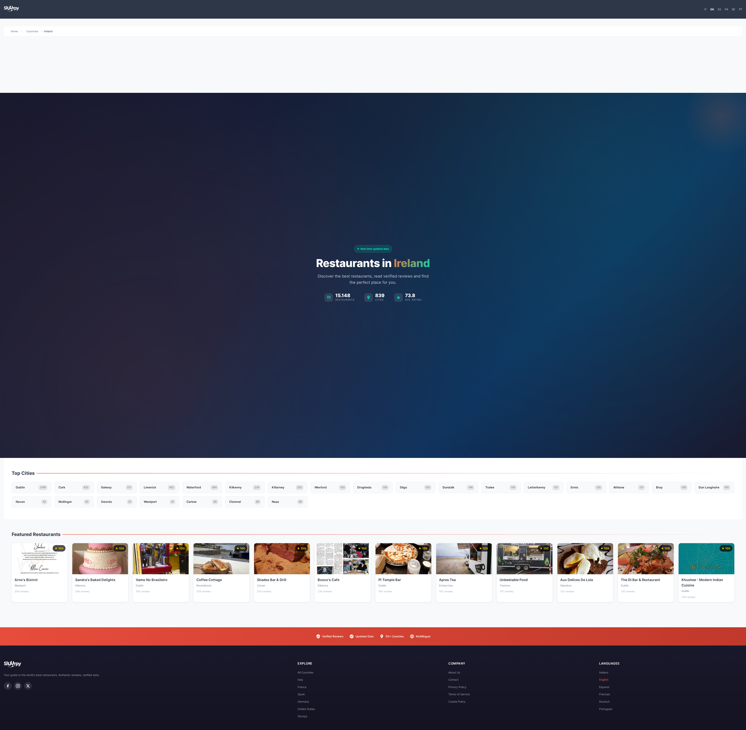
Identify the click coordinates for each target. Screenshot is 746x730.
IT (705, 9)
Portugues (605, 709)
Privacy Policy (457, 687)
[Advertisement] (373, 65)
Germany (303, 701)
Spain (301, 694)
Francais (604, 694)
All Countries (305, 672)
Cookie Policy (456, 701)
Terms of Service (459, 694)
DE (733, 9)
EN (712, 9)
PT (740, 9)
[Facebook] (8, 686)
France (302, 687)
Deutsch (604, 701)
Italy (300, 679)
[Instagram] (18, 686)
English (603, 679)
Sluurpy (302, 716)
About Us (454, 672)
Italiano (603, 672)
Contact (453, 679)
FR (726, 9)
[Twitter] (28, 686)
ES (719, 9)
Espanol (604, 687)
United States (306, 709)
